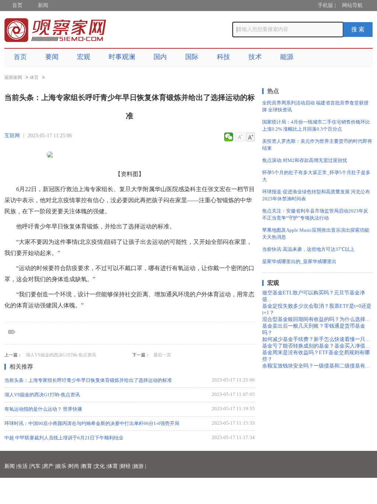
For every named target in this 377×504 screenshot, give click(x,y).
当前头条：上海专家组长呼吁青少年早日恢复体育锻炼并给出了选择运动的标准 (88, 380)
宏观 (83, 57)
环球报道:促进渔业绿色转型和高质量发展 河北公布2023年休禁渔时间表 (316, 195)
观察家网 (13, 77)
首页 (17, 5)
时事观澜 (122, 57)
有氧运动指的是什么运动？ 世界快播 (43, 409)
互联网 (12, 135)
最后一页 (162, 355)
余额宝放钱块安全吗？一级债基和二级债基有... (316, 366)
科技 (223, 57)
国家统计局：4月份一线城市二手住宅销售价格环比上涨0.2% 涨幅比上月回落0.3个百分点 (316, 125)
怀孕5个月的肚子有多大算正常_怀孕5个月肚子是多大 (316, 176)
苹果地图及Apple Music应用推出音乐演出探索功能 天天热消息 (315, 233)
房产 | (49, 466)
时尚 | (75, 466)
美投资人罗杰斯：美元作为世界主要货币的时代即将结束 (317, 144)
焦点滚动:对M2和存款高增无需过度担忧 (304, 160)
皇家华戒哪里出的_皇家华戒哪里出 (299, 261)
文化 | (101, 466)
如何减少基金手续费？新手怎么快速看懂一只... (316, 339)
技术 (255, 57)
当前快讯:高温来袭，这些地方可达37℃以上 (308, 249)
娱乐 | (62, 466)
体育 (34, 77)
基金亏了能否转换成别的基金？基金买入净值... (316, 346)
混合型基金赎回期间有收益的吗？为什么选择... (316, 319)
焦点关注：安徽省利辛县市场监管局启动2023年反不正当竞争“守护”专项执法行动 (315, 214)
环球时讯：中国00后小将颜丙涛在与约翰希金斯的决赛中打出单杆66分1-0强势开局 (91, 423)
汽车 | (36, 466)
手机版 (325, 5)
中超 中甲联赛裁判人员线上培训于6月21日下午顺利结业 (63, 438)
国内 (160, 57)
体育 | (114, 466)
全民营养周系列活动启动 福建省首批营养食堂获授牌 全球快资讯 (315, 106)
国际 (191, 57)
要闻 (52, 57)
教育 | (88, 466)
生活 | (23, 466)
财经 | (126, 466)
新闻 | (10, 466)
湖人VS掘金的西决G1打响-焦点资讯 (61, 355)
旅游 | (139, 466)
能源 (286, 57)
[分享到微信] (228, 136)
